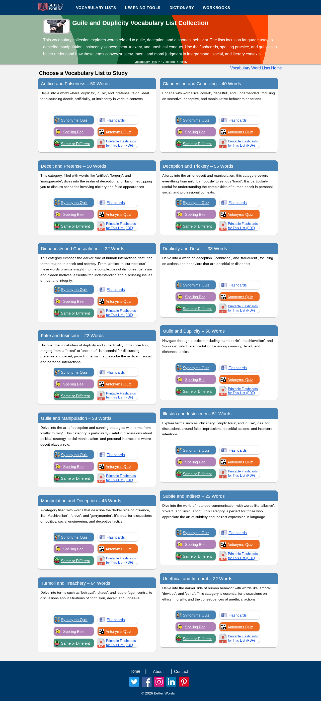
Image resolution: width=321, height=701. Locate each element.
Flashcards (116, 120)
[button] (142, 7)
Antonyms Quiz (118, 132)
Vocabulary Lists (145, 62)
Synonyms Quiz (74, 120)
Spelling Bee (73, 132)
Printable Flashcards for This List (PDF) (121, 143)
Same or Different (75, 144)
